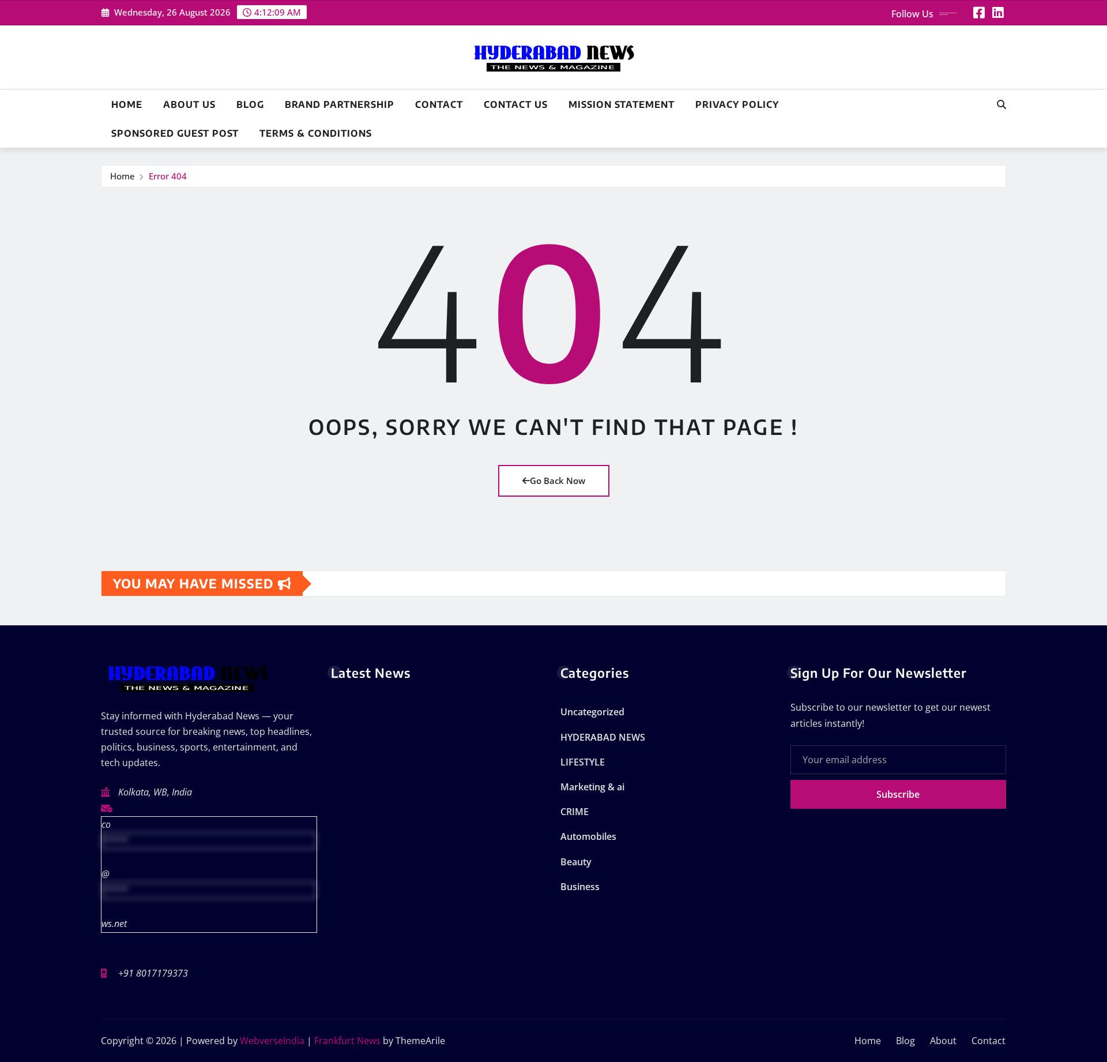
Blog (250, 104)
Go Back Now (557, 480)
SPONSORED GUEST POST (175, 133)
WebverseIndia (272, 1040)
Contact (439, 104)
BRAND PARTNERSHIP (339, 104)
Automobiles (588, 836)
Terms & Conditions (315, 133)
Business (580, 886)
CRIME (574, 811)
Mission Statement (621, 104)
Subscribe (898, 794)
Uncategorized (592, 712)
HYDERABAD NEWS (602, 737)
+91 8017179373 (153, 973)
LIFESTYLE (582, 762)
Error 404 (168, 176)
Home (126, 104)
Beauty (576, 861)
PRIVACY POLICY (737, 104)
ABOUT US (189, 104)
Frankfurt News (347, 1040)
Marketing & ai (592, 786)
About (943, 1040)
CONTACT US (516, 104)
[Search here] (1001, 104)
